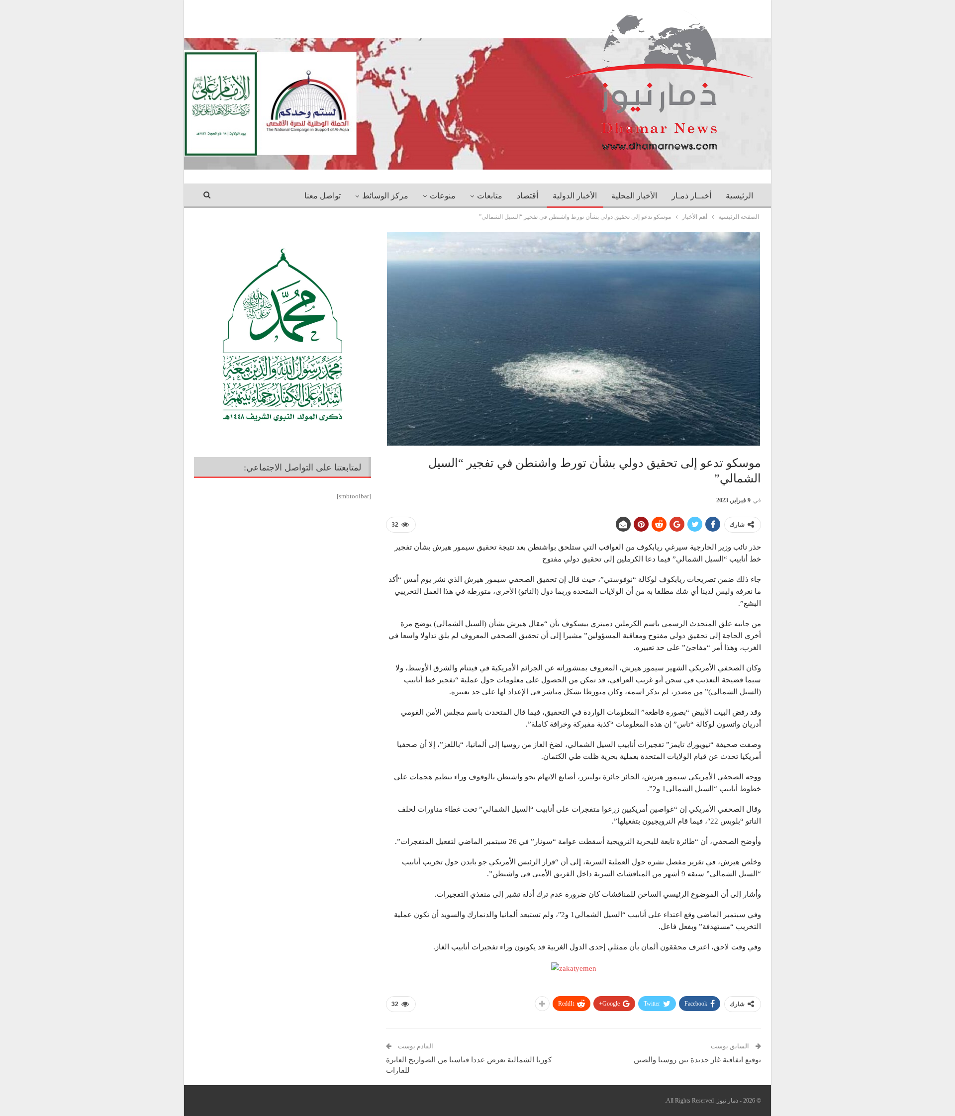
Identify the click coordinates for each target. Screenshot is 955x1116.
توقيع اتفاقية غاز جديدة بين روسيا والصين (697, 1060)
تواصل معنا (322, 195)
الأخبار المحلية (634, 195)
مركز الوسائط (385, 195)
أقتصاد (527, 195)
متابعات (489, 195)
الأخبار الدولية (575, 195)
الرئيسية (739, 195)
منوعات (443, 195)
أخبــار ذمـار (691, 195)
